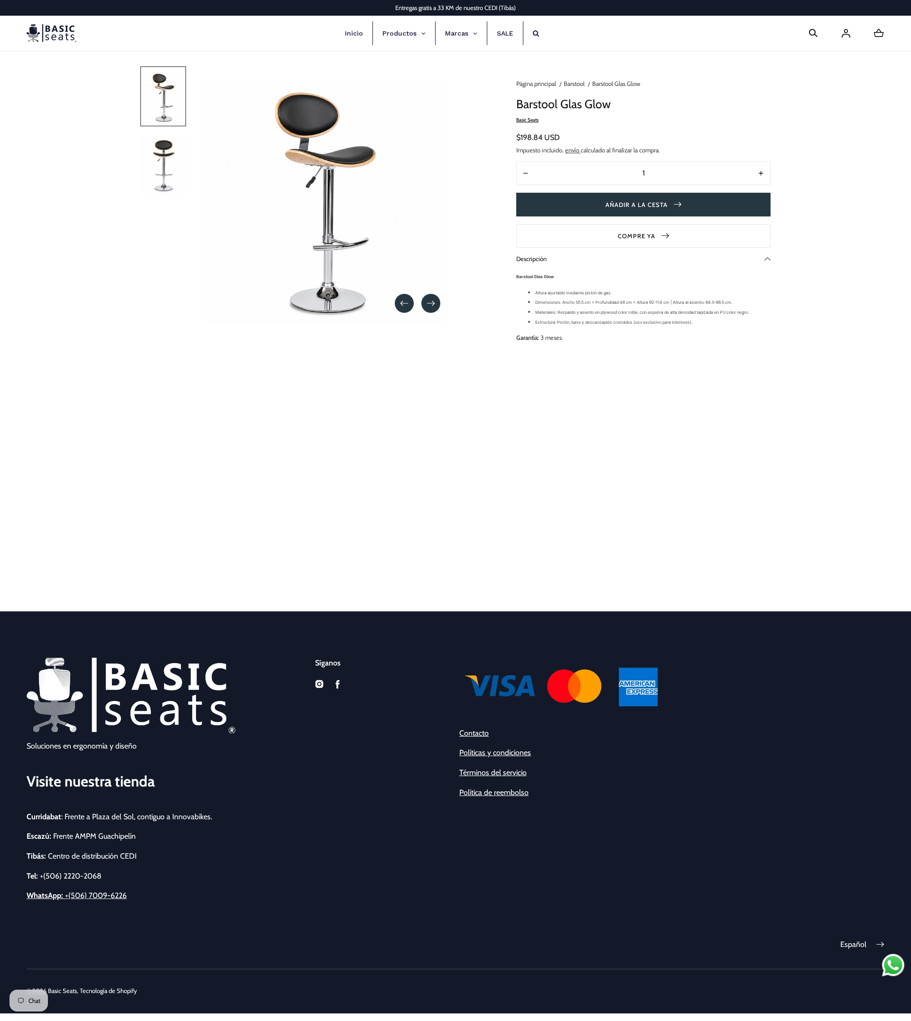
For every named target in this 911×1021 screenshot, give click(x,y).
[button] (813, 33)
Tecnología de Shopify (108, 990)
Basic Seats (62, 990)
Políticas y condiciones (495, 752)
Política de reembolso (494, 792)
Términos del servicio (493, 772)
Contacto (474, 733)
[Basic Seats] (51, 33)
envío (573, 150)
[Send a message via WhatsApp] (893, 965)
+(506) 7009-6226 (77, 895)
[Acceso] (846, 33)
